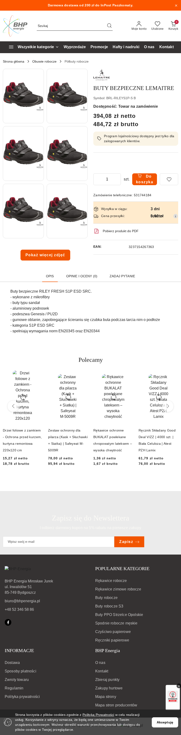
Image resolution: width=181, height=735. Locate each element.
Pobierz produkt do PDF (121, 231)
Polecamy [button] (90, 359)
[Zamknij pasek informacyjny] (176, 5)
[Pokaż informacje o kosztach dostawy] (175, 216)
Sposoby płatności (20, 671)
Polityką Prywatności (98, 715)
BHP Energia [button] (107, 650)
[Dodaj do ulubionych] (169, 179)
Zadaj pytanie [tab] (122, 276)
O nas (100, 663)
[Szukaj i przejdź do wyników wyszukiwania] (109, 26)
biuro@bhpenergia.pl (22, 601)
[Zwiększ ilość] (117, 179)
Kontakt (101, 671)
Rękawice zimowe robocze (118, 589)
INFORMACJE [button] (19, 650)
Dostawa (12, 663)
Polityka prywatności (22, 697)
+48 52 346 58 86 (19, 609)
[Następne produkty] (168, 406)
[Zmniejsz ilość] (97, 179)
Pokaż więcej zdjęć (45, 255)
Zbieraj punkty (107, 680)
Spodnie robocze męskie (116, 623)
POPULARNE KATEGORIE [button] (122, 568)
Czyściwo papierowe (113, 632)
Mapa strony (105, 697)
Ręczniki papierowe (112, 640)
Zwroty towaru (17, 680)
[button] (23, 96)
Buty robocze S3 (109, 606)
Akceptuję (165, 722)
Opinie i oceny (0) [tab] (82, 276)
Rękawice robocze (111, 581)
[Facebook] (8, 622)
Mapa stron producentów (116, 705)
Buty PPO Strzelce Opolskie (119, 615)
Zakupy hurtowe (109, 688)
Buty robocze (106, 598)
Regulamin (14, 688)
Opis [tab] (50, 276)
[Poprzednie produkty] (13, 406)
